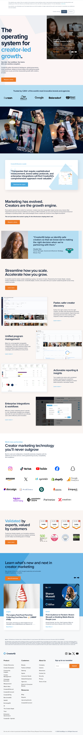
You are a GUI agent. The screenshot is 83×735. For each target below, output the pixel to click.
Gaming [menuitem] (23, 670)
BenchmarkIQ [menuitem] (7, 697)
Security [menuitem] (41, 676)
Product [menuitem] (6, 661)
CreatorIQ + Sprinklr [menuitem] (9, 718)
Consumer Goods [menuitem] (26, 676)
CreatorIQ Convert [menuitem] (9, 692)
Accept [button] (64, 11)
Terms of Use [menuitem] (42, 681)
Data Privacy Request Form (35, 731)
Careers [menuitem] (41, 668)
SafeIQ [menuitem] (5, 700)
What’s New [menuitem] (7, 686)
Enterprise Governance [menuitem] (7, 715)
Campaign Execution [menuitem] (6, 680)
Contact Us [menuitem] (42, 673)
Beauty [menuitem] (23, 665)
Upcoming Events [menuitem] (26, 700)
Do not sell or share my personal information (15, 731)
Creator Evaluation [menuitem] (9, 668)
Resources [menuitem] (25, 690)
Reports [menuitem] (23, 697)
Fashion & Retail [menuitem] (26, 668)
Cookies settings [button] (56, 11)
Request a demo (8, 79)
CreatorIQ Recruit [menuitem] (9, 689)
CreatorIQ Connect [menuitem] (26, 703)
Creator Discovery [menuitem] (9, 665)
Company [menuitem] (41, 665)
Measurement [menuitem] (7, 684)
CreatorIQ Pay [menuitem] (8, 695)
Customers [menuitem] (25, 661)
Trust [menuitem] (5, 711)
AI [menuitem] (4, 706)
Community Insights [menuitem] (7, 671)
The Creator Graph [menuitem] (9, 708)
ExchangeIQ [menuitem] (7, 703)
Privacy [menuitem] (41, 679)
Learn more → (57, 320)
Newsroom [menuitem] (42, 670)
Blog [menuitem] (22, 694)
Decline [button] (71, 11)
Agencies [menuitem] (24, 681)
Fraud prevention (47, 731)
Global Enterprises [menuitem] (26, 679)
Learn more (56, 44)
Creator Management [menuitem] (7, 675)
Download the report (19, 184)
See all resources (13, 578)
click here (63, 3)
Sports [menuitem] (23, 673)
